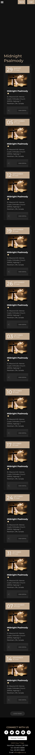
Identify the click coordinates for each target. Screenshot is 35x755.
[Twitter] (12, 732)
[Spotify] (23, 732)
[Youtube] (17, 732)
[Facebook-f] (6, 732)
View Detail (22, 110)
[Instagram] (29, 732)
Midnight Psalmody (17, 91)
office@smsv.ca (20, 752)
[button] (2, 2)
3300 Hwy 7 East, (17, 743)
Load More (17, 713)
